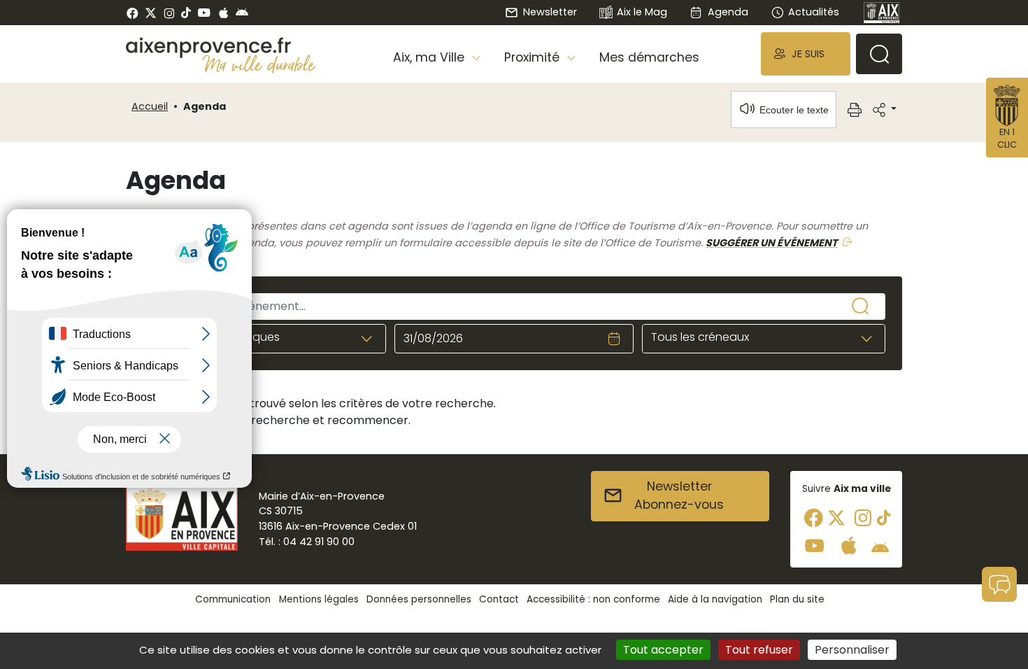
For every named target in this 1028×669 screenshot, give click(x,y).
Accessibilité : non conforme (593, 599)
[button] (805, 53)
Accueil (149, 106)
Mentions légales (319, 599)
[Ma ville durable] (259, 63)
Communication (233, 599)
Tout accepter (663, 650)
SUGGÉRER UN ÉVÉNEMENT (772, 243)
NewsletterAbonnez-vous (679, 495)
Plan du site (797, 599)
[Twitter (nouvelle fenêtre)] (151, 13)
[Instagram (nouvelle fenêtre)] (169, 12)
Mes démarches (649, 57)
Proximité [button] (533, 57)
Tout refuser (759, 650)
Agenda (728, 12)
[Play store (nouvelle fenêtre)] (242, 12)
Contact (499, 599)
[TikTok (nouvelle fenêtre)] (186, 12)
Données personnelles (418, 599)
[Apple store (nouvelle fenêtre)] (223, 12)
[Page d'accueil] (882, 12)
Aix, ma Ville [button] (430, 57)
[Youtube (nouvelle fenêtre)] (204, 12)
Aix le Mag (642, 12)
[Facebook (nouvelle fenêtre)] (132, 12)
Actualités (813, 12)
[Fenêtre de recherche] (879, 54)
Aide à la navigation (715, 599)
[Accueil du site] (221, 47)
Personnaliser (852, 650)
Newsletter (549, 12)
